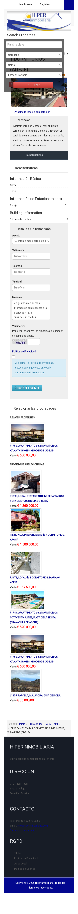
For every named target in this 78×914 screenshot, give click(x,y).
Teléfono (17, 266)
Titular (17, 853)
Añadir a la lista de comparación (32, 112)
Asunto (16, 235)
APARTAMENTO (54, 724)
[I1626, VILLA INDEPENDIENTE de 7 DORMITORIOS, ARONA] (25, 520)
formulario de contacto (22, 830)
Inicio (22, 724)
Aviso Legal (20, 863)
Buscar (35, 85)
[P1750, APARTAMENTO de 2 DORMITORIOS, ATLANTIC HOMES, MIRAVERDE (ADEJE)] (27, 432)
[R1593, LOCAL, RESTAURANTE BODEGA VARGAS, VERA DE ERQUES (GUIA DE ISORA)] (25, 481)
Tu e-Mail (17, 281)
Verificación (18, 326)
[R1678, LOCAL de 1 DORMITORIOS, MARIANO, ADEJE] (25, 563)
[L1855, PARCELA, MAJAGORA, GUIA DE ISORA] (25, 680)
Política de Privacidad (24, 351)
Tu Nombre (18, 250)
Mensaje (17, 297)
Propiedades (36, 724)
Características (34, 154)
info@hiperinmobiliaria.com (32, 825)
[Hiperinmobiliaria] (39, 21)
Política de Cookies (24, 868)
